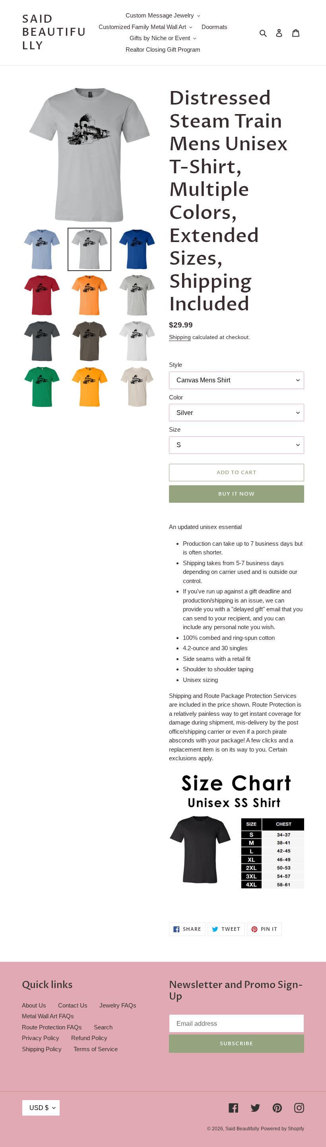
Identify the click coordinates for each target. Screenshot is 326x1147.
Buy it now (236, 494)
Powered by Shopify (282, 1129)
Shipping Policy (42, 1049)
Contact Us (72, 1005)
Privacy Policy (40, 1038)
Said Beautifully (54, 33)
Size (174, 429)
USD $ (39, 1107)
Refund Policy (89, 1038)
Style (175, 364)
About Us (34, 1005)
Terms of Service (96, 1049)
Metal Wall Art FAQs (48, 1016)
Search (103, 1027)
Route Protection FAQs (52, 1027)
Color (176, 397)
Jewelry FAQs (117, 1005)
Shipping (180, 337)
